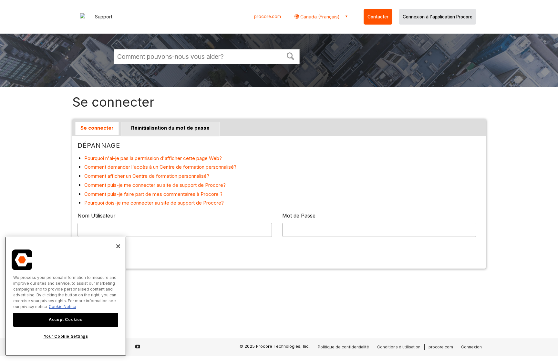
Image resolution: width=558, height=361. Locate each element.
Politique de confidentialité (343, 347)
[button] (291, 56)
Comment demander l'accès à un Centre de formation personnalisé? (160, 167)
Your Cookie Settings (66, 336)
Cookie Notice (62, 306)
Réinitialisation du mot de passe (170, 128)
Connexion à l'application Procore (437, 16)
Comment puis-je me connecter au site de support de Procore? (155, 185)
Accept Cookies (65, 319)
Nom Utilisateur (97, 215)
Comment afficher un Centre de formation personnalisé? (146, 176)
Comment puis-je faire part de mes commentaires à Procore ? (153, 194)
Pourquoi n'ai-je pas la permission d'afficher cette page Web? (153, 158)
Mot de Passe (298, 215)
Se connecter (97, 128)
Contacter (377, 16)
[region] (65, 296)
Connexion (471, 347)
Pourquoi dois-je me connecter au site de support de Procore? (154, 203)
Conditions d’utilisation (398, 347)
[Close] (118, 246)
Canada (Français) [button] (319, 16)
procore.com (267, 16)
